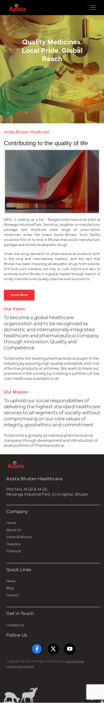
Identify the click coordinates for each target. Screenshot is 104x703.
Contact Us (15, 625)
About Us (13, 530)
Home (11, 523)
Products (13, 551)
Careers (12, 595)
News (11, 581)
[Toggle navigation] (93, 8)
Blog (10, 588)
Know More (19, 295)
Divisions (13, 544)
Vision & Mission (19, 537)
